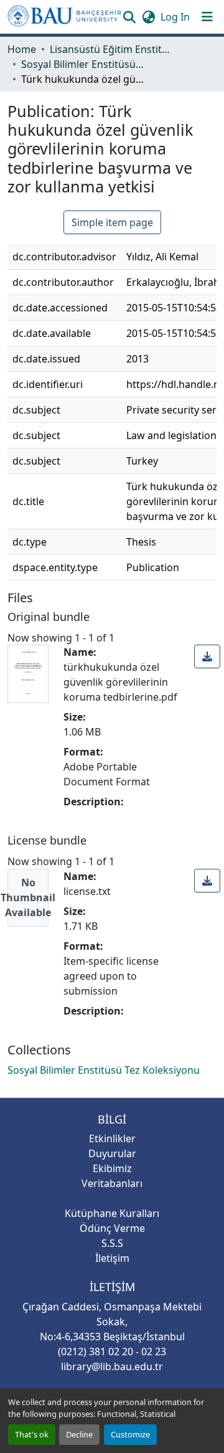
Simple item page (112, 222)
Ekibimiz (112, 1168)
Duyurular (112, 1153)
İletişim (112, 1258)
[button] (64, 17)
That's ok (32, 1434)
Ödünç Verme (112, 1228)
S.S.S (112, 1243)
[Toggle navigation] (207, 17)
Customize (130, 1434)
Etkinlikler (112, 1138)
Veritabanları (112, 1183)
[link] (207, 656)
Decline (79, 1434)
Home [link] (21, 49)
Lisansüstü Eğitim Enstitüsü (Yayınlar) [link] (112, 49)
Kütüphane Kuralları (112, 1213)
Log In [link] (175, 17)
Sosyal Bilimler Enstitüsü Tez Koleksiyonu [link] (83, 64)
